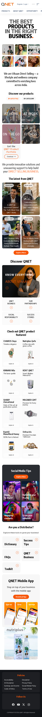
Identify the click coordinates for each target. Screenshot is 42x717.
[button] (38, 4)
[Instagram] (28, 704)
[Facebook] (13, 704)
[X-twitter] (23, 704)
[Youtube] (18, 704)
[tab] (13, 99)
